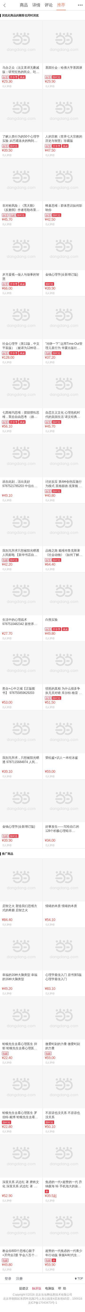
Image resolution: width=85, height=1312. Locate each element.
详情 (36, 5)
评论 (49, 5)
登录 (8, 1278)
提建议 (23, 1288)
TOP (80, 1278)
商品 (24, 5)
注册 (19, 1278)
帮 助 (62, 1288)
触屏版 (36, 1288)
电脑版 (49, 1288)
